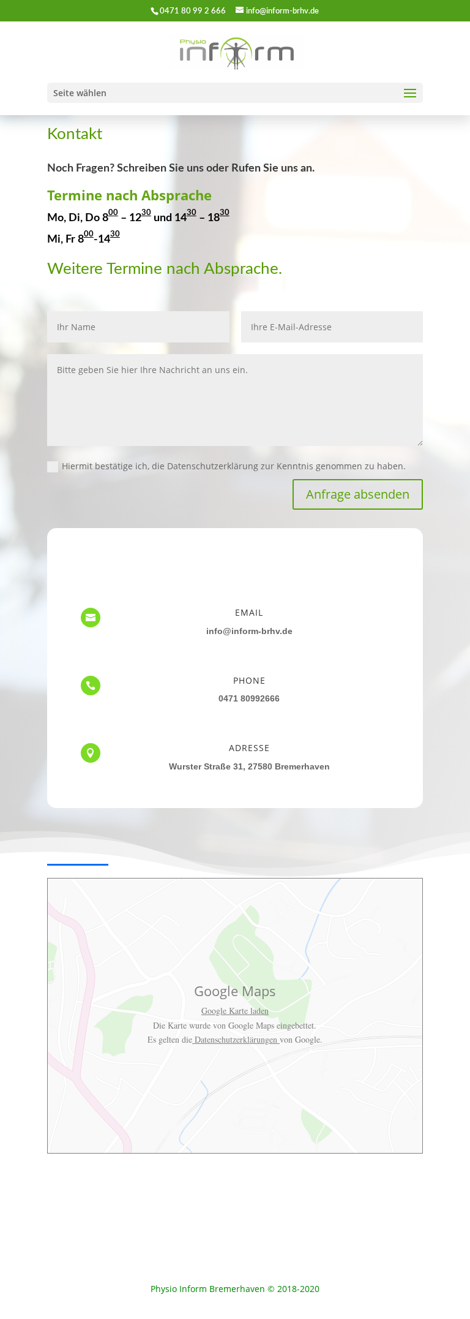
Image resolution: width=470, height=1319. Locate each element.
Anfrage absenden (357, 494)
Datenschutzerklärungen (236, 1039)
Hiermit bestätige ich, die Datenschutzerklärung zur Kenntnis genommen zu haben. (234, 466)
